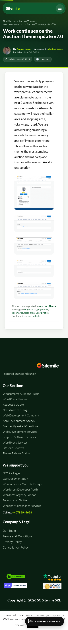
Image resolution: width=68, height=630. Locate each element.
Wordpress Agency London (19, 495)
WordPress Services (15, 442)
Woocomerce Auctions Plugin (21, 393)
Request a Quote (13, 404)
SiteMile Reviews (13, 448)
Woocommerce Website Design (22, 484)
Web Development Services (20, 431)
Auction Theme (47, 306)
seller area (17, 312)
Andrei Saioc (24, 48)
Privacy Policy (12, 542)
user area (29, 312)
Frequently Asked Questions (20, 426)
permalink (33, 316)
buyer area (30, 309)
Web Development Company (21, 415)
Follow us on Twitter (15, 500)
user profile (42, 312)
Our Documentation (15, 478)
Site (13, 8)
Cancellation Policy (16, 547)
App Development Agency (19, 421)
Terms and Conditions (17, 536)
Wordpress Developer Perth (20, 489)
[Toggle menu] (59, 8)
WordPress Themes (15, 399)
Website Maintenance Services (22, 506)
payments (42, 309)
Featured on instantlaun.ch (19, 373)
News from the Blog (15, 410)
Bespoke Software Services (19, 437)
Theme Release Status (16, 453)
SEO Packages (11, 473)
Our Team (9, 530)
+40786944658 (22, 512)
